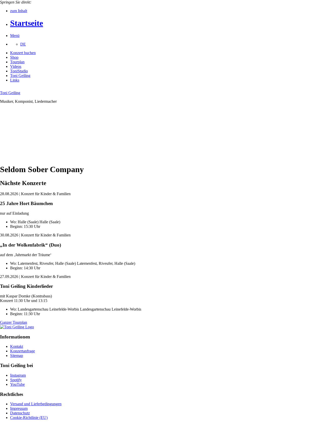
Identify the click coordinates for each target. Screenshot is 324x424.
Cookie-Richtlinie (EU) (29, 417)
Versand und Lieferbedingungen (36, 404)
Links (14, 80)
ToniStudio (19, 71)
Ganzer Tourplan (13, 322)
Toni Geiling (20, 75)
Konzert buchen (23, 53)
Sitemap (16, 355)
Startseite (26, 23)
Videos (15, 66)
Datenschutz (20, 413)
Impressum (19, 408)
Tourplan (17, 62)
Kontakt (16, 346)
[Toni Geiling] (17, 327)
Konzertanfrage (22, 351)
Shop (14, 57)
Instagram (18, 375)
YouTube (17, 384)
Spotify (16, 380)
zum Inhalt (18, 11)
